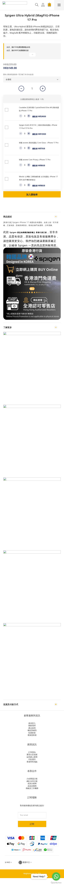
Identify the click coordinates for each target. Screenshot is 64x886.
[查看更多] (32, 56)
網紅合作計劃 (32, 781)
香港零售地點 (32, 761)
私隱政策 (32, 732)
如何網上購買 (32, 757)
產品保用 (32, 728)
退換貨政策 (32, 735)
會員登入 (32, 723)
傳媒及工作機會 (32, 788)
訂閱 (32, 823)
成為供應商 (32, 786)
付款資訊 (32, 759)
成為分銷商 (32, 783)
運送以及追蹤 (32, 754)
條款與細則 (32, 730)
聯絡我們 (32, 725)
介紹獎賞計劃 (32, 778)
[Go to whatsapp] (56, 876)
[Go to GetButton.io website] (56, 883)
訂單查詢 (32, 752)
